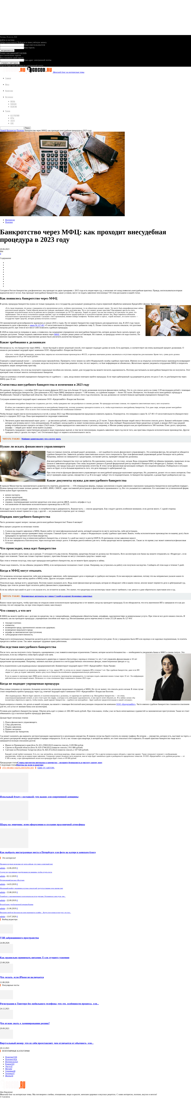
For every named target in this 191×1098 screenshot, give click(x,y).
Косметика (9, 90)
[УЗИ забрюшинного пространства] (6, 933)
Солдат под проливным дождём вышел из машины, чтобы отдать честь (26, 872)
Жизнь (12, 101)
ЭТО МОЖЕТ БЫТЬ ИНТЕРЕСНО (18, 768)
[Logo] (13, 72)
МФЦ (56, 334)
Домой (3, 130)
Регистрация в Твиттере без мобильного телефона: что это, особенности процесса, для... (49, 1003)
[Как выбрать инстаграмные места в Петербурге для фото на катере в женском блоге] (14, 847)
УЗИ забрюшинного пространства (19, 937)
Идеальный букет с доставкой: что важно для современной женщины (39, 796)
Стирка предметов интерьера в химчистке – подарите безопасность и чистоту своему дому (59, 762)
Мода (7, 84)
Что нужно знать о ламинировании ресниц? (25, 1023)
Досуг (12, 120)
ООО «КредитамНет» (126, 704)
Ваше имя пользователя (34, 45)
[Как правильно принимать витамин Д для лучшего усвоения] (6, 952)
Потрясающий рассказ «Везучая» (12, 880)
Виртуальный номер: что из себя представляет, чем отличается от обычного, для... (47, 1043)
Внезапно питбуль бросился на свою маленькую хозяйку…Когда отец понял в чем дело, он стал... (35, 912)
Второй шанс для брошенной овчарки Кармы (16, 904)
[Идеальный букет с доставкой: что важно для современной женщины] (14, 792)
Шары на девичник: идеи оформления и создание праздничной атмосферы (42, 824)
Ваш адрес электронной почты (37, 60)
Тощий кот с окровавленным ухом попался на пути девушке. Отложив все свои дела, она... (33, 896)
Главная (8, 78)
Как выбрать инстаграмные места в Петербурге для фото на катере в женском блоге (48, 852)
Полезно (13, 104)
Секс (12, 123)
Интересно (9, 96)
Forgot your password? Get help (13, 53)
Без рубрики (14, 115)
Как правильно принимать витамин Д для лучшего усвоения (34, 957)
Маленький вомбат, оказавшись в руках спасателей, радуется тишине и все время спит (31, 888)
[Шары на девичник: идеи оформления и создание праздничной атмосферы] (14, 819)
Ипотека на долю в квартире (29, 765)
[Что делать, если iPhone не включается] (6, 972)
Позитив (13, 106)
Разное (7, 111)
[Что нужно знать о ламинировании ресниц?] (6, 1018)
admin (2, 868)
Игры (12, 118)
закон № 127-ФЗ (37, 325)
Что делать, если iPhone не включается (22, 977)
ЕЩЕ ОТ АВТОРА (46, 768)
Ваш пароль (29, 47)
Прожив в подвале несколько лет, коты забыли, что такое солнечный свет (26, 864)
